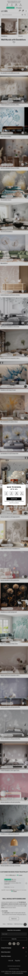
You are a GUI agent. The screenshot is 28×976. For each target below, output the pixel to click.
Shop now (14, 498)
